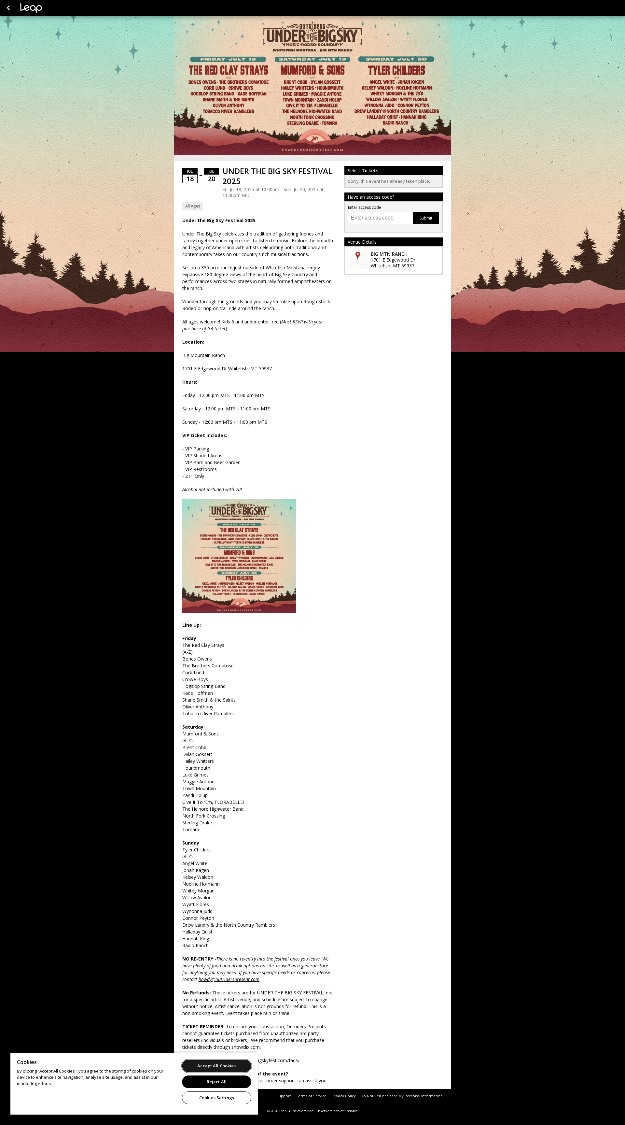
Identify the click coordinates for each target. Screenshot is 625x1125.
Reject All (217, 1082)
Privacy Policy (343, 1095)
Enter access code (364, 207)
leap (52, 8)
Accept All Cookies (216, 1066)
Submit (426, 218)
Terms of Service (311, 1095)
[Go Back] (8, 8)
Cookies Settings (216, 1098)
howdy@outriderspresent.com (229, 979)
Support (283, 1095)
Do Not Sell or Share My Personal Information (402, 1095)
